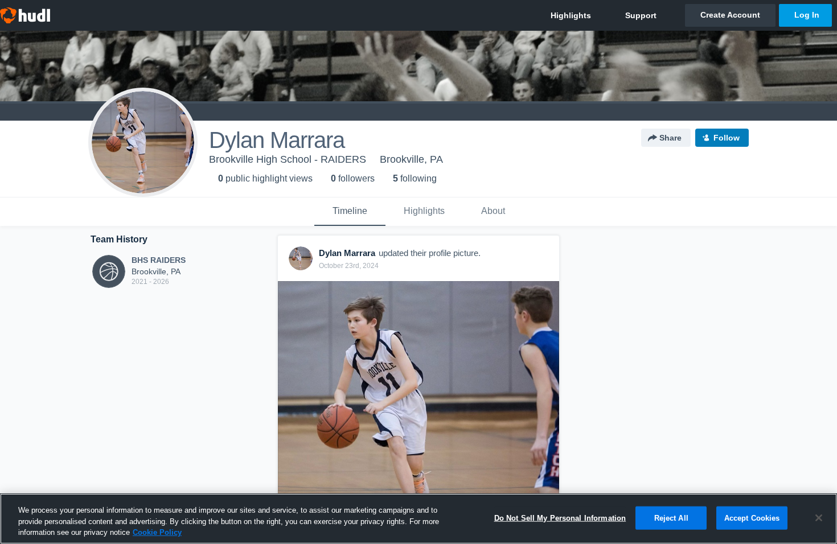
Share (670, 137)
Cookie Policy (157, 532)
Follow (726, 137)
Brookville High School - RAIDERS (287, 159)
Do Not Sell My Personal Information (560, 517)
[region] (418, 518)
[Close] (818, 517)
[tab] (349, 211)
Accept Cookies (752, 517)
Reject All (671, 517)
